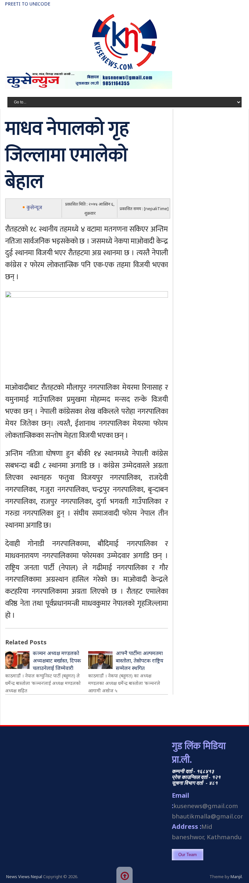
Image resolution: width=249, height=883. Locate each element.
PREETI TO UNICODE (27, 4)
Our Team (187, 854)
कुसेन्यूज (34, 207)
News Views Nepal (24, 876)
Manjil (236, 876)
